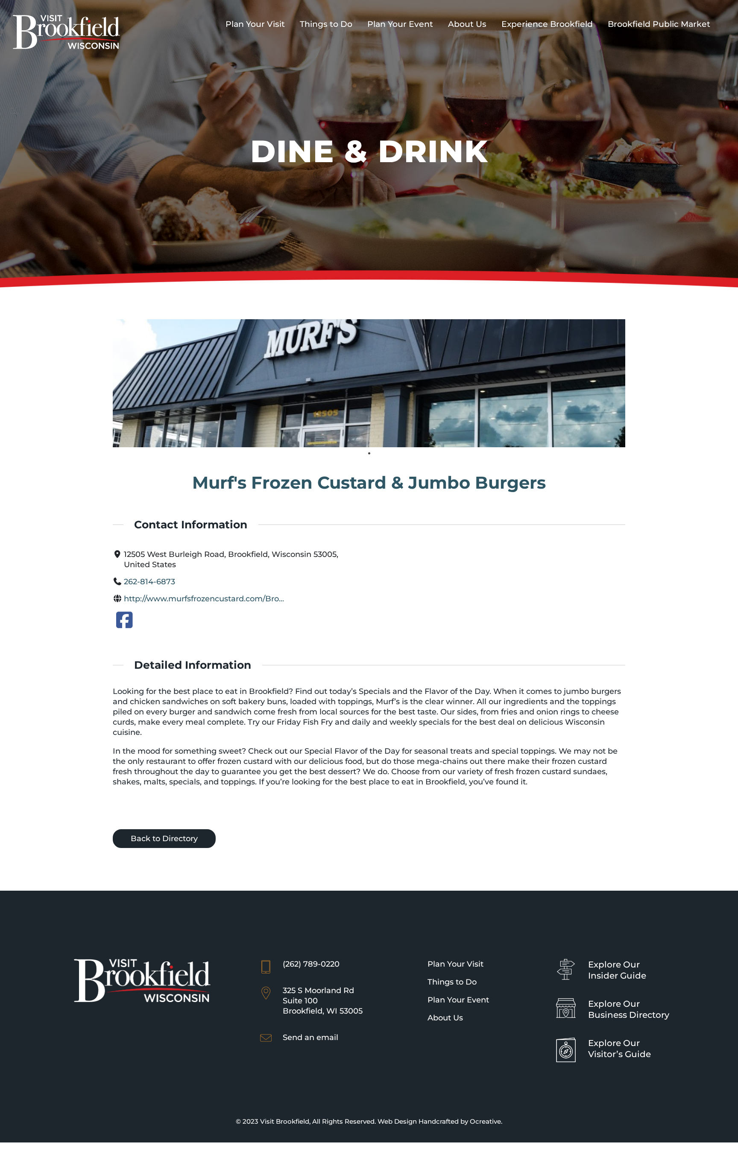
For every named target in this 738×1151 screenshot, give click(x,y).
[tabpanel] (369, 383)
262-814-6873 (149, 581)
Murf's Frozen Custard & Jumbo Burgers (369, 482)
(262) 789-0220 (311, 964)
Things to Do (452, 982)
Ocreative (485, 1121)
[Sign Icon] (566, 962)
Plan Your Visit (455, 964)
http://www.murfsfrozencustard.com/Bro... (204, 598)
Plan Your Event (458, 1000)
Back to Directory (164, 838)
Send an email (310, 1037)
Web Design (397, 1121)
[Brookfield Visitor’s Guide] (566, 1041)
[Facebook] (124, 623)
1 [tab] (369, 453)
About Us (445, 1018)
